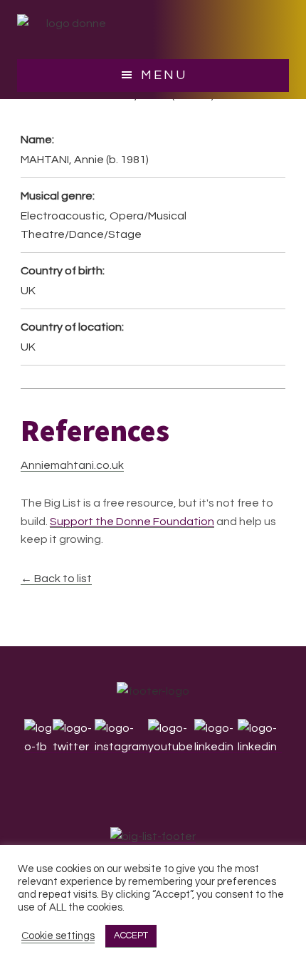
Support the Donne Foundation (132, 521)
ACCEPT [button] (131, 935)
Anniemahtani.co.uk (72, 465)
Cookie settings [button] (58, 936)
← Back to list (56, 578)
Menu (164, 75)
